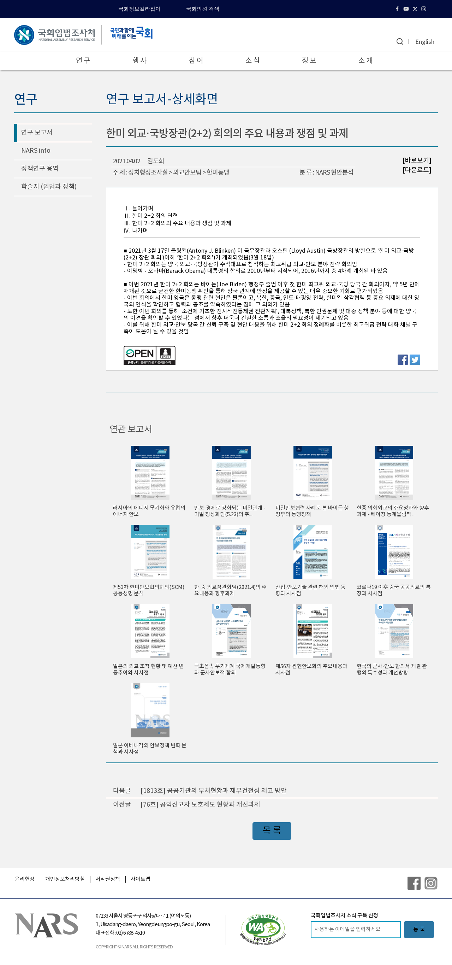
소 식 (252, 61)
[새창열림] (263, 929)
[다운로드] (417, 170)
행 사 (139, 61)
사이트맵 (140, 879)
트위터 (416, 9)
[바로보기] (417, 160)
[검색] (400, 41)
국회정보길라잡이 (139, 9)
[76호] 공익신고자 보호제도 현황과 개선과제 (200, 804)
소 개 (365, 61)
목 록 (272, 831)
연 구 (83, 61)
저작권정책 (107, 879)
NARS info (35, 150)
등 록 (419, 929)
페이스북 (398, 9)
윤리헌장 (25, 879)
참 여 (196, 61)
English (424, 42)
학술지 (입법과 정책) (49, 187)
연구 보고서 (37, 132)
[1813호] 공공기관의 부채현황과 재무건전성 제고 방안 (214, 791)
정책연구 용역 (40, 168)
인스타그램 (424, 9)
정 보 (309, 61)
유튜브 (407, 9)
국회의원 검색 (202, 9)
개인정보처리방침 (65, 879)
